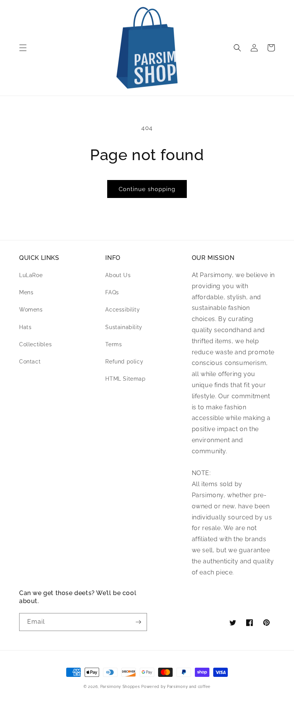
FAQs (112, 292)
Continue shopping (147, 189)
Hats (25, 327)
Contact (30, 361)
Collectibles (35, 344)
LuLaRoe (30, 275)
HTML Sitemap (125, 379)
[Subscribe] (138, 622)
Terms (113, 344)
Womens (31, 310)
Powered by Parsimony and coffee (176, 687)
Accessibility (122, 310)
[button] (23, 47)
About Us (118, 275)
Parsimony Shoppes (120, 687)
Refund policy (124, 361)
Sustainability (123, 327)
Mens (26, 292)
